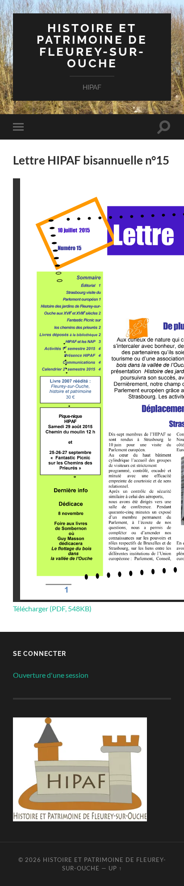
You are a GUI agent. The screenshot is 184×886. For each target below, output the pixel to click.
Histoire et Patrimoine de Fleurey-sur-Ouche (92, 45)
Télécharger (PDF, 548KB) (52, 608)
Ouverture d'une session (50, 675)
